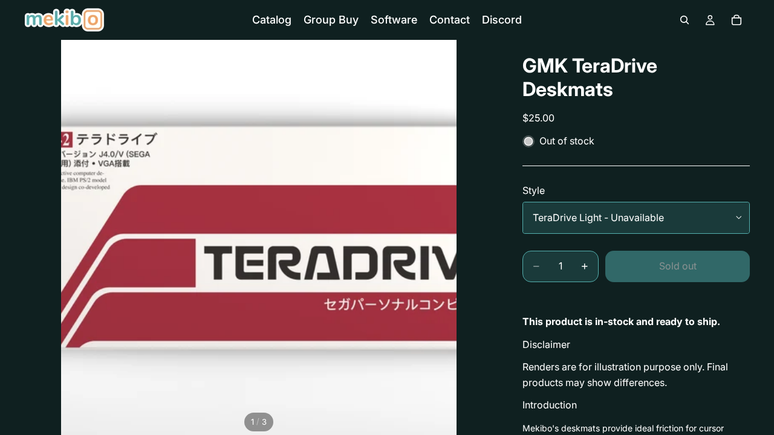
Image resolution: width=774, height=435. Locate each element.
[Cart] (736, 20)
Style (533, 190)
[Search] (684, 20)
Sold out (678, 266)
